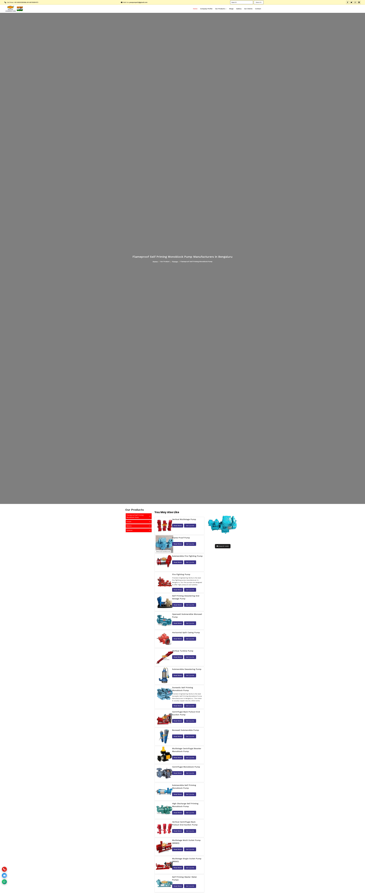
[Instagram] (355, 2)
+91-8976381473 (32, 2)
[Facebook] (347, 2)
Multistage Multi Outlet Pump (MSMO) (186, 841)
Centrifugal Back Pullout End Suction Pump (186, 713)
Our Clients (248, 9)
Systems (129, 530)
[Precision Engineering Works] (10, 9)
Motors (129, 526)
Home (195, 9)
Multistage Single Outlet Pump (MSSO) (186, 860)
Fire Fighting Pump (181, 574)
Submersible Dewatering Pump (186, 669)
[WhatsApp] (4, 881)
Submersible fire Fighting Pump (187, 556)
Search (258, 2)
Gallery (238, 9)
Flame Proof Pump (181, 538)
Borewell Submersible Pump (185, 730)
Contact (258, 9)
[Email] (4, 875)
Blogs (231, 9)
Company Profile (206, 9)
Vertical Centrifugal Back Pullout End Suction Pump (185, 823)
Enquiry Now (223, 546)
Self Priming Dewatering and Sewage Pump (185, 597)
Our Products (220, 9)
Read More (178, 525)
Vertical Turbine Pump (182, 651)
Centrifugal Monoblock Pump (186, 767)
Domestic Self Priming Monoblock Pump (182, 689)
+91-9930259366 (20, 2)
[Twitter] (351, 2)
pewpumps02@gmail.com (138, 2)
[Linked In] (359, 2)
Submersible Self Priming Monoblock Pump (184, 786)
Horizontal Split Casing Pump (186, 632)
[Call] (4, 869)
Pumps (175, 262)
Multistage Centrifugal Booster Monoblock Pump (186, 749)
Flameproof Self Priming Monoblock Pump (135, 516)
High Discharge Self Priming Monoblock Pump (185, 805)
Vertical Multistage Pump (184, 519)
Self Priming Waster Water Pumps (184, 878)
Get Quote (190, 525)
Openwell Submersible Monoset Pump (187, 615)
